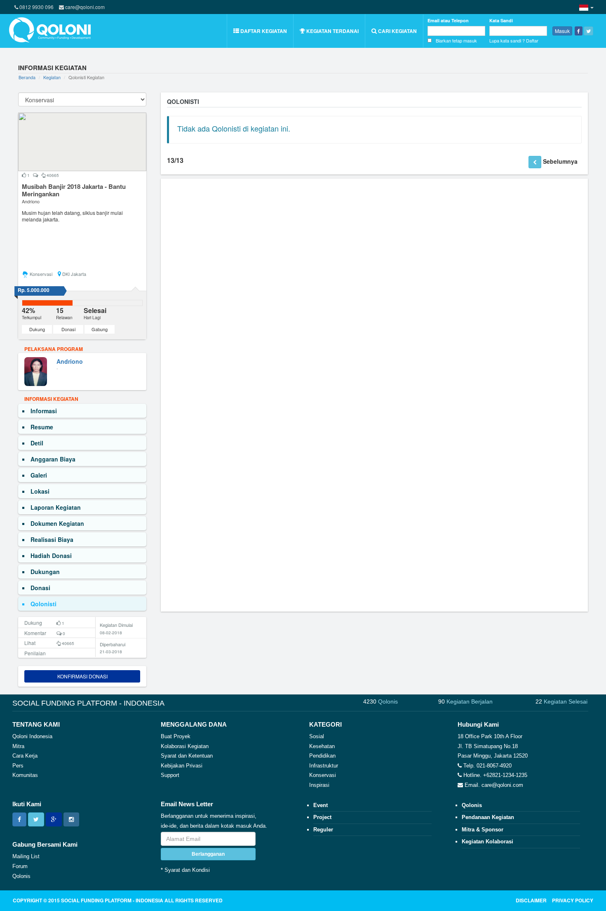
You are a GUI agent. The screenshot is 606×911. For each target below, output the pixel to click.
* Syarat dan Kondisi (185, 870)
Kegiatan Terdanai (332, 31)
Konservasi (322, 775)
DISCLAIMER (531, 900)
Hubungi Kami (478, 724)
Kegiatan (52, 77)
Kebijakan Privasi (181, 766)
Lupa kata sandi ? (507, 40)
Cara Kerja (25, 756)
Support (170, 775)
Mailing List (26, 856)
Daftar (532, 40)
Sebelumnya (560, 161)
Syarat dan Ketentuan (187, 756)
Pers (17, 766)
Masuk (562, 30)
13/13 (175, 160)
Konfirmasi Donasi (82, 676)
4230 (380, 701)
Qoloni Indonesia (32, 736)
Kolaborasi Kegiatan (185, 746)
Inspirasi (319, 785)
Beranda (27, 77)
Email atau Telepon (448, 20)
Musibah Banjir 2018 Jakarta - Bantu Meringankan (74, 190)
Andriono (31, 201)
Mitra (18, 746)
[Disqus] (374, 288)
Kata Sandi (501, 20)
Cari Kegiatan (397, 31)
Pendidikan (322, 756)
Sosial (316, 736)
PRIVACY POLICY (572, 900)
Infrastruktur (323, 766)
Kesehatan (322, 746)
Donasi (68, 329)
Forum (20, 866)
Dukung (37, 329)
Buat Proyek (175, 736)
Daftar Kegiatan (263, 31)
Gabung (100, 329)
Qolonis (21, 876)
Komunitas (25, 775)
